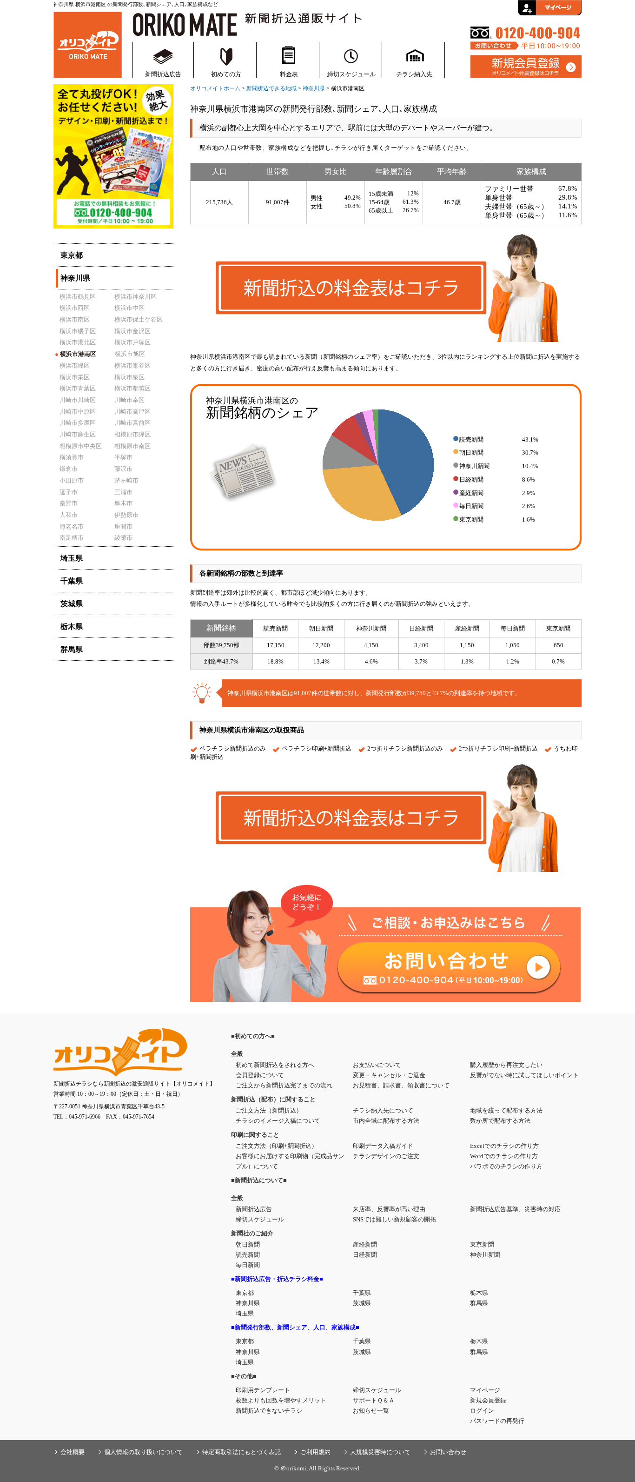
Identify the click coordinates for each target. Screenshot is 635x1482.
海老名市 (72, 526)
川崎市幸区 (129, 399)
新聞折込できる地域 (271, 88)
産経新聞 (365, 1244)
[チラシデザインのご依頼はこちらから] (113, 231)
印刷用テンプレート (263, 1390)
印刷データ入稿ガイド (383, 1145)
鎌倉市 (69, 468)
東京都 (245, 1292)
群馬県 (479, 1303)
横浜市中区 (129, 307)
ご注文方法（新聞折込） (269, 1110)
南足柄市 (72, 537)
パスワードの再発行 (497, 1420)
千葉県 (362, 1292)
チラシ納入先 (414, 74)
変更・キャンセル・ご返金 (389, 1075)
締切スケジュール (351, 74)
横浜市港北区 (78, 342)
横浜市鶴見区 (78, 296)
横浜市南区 (75, 319)
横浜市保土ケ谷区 (138, 319)
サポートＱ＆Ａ (374, 1400)
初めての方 (226, 74)
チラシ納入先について (383, 1110)
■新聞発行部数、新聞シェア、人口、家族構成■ (295, 1327)
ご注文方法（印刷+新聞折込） (277, 1145)
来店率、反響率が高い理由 (389, 1209)
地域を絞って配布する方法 (506, 1110)
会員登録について (260, 1075)
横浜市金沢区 (132, 331)
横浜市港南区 (75, 353)
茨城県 (362, 1303)
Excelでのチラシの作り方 (504, 1145)
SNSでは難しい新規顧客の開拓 (394, 1219)
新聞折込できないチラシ (269, 1410)
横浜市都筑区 (132, 388)
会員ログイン (550, 7)
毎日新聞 (248, 1264)
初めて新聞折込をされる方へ (275, 1064)
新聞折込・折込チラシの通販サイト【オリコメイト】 (87, 43)
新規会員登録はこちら (526, 66)
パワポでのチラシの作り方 (506, 1166)
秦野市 (69, 503)
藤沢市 (123, 468)
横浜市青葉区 (78, 388)
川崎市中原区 (78, 411)
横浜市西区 (75, 307)
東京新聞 (482, 1244)
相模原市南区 (132, 446)
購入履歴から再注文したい (506, 1064)
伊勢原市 (126, 514)
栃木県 (479, 1292)
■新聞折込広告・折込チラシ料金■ (277, 1278)
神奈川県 (314, 88)
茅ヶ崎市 (126, 480)
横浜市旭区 (130, 353)
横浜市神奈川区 (135, 296)
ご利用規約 (315, 1451)
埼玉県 (245, 1313)
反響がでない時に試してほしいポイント (524, 1075)
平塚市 (123, 457)
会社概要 (72, 1451)
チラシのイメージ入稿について (278, 1120)
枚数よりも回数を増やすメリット (281, 1400)
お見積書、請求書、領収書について (401, 1085)
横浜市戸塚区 (132, 342)
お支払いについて (377, 1064)
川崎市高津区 (132, 411)
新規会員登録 (488, 1400)
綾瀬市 (123, 537)
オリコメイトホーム (215, 88)
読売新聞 (248, 1254)
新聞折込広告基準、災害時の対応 (515, 1209)
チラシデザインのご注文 (386, 1156)
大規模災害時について (380, 1451)
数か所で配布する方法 (500, 1120)
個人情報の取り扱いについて (143, 1451)
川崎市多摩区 (78, 422)
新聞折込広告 (163, 74)
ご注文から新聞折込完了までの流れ (284, 1085)
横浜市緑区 (75, 365)
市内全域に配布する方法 (386, 1120)
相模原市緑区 (132, 434)
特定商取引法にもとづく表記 (241, 1451)
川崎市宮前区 (132, 422)
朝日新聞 (248, 1244)
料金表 (289, 74)
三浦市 (123, 492)
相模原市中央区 (81, 446)
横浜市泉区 (129, 377)
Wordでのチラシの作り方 (504, 1156)
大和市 (69, 514)
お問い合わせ (448, 1451)
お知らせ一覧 (371, 1410)
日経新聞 (365, 1254)
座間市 (123, 526)
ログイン (482, 1410)
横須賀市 (72, 457)
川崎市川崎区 (78, 399)
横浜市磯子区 (78, 331)
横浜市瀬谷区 (132, 365)
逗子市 (69, 492)
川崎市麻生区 (78, 434)
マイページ (485, 1390)
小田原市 (72, 480)
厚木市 (123, 503)
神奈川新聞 (485, 1254)
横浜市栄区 (75, 377)
